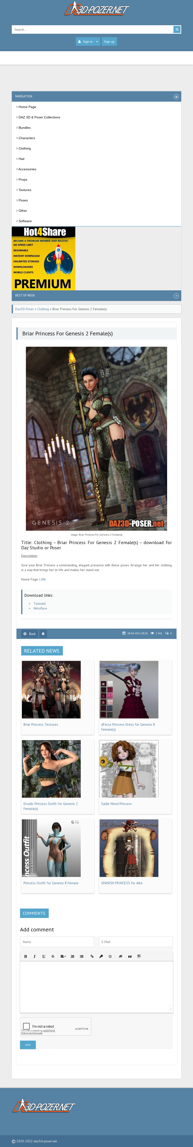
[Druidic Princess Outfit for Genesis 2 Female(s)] (51, 796)
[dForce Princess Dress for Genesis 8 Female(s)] (129, 717)
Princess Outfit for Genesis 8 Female (51, 883)
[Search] (177, 29)
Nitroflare (40, 608)
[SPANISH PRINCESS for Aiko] (129, 876)
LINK (42, 579)
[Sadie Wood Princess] (129, 796)
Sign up (109, 41)
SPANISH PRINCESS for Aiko (122, 883)
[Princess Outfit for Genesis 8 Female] (51, 876)
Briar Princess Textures (41, 724)
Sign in (87, 41)
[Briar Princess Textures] (51, 717)
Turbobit (40, 603)
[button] (25, 956)
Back (32, 634)
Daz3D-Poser (24, 309)
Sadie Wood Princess (116, 803)
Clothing (43, 309)
